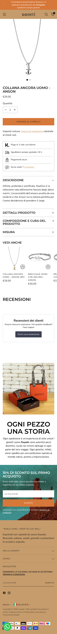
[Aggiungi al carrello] (22, 266)
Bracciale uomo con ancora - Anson (37, 277)
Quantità (7, 103)
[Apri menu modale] (4, 14)
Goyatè (21, 609)
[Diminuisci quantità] (5, 110)
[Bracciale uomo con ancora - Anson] (40, 258)
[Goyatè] (28, 14)
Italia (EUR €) (22, 604)
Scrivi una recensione (28, 334)
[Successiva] (52, 5)
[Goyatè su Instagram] (9, 593)
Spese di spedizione (32, 131)
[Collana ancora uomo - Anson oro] (14, 258)
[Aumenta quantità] (14, 110)
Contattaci (29, 167)
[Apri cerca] (46, 14)
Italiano (6, 604)
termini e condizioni (14, 574)
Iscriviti (49, 582)
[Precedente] (4, 5)
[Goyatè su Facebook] (4, 593)
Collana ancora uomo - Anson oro (14, 276)
